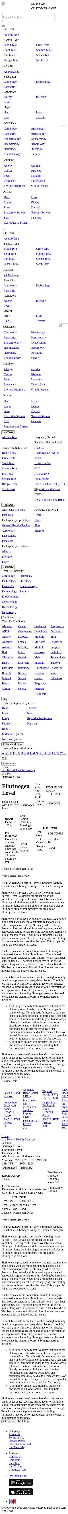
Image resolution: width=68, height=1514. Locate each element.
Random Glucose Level (48, 442)
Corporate (14, 1459)
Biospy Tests (11, 60)
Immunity (36, 175)
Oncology (36, 148)
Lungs (7, 202)
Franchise (14, 1463)
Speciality (8, 567)
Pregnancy (10, 180)
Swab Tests (42, 60)
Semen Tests (43, 55)
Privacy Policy (17, 1440)
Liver (39, 112)
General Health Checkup (16, 525)
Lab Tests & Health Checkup (18, 770)
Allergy (8, 96)
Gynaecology (38, 138)
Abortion (7, 626)
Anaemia (7, 641)
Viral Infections (39, 185)
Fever (7, 101)
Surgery (35, 154)
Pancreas (36, 217)
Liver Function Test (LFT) (49, 484)
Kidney (35, 202)
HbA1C (39, 447)
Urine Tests (42, 44)
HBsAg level (42, 473)
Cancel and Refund (20, 1444)
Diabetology (43, 81)
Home (5, 767)
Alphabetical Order (12, 744)
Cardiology (10, 81)
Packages (8, 504)
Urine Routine (42, 463)
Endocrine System (14, 212)
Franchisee (9, 763)
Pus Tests (9, 55)
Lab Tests (8, 432)
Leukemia (40, 626)
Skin (6, 117)
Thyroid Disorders (14, 185)
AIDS (5, 631)
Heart (7, 112)
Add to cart (40, 803)
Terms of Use (16, 1437)
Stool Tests (10, 49)
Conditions (8, 617)
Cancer (8, 170)
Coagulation (25, 631)
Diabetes (36, 170)
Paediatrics (10, 133)
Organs (7, 699)
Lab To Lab (15, 1466)
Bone (7, 207)
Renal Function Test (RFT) (49, 499)
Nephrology (38, 143)
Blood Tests (10, 44)
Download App (17, 1475)
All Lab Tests (11, 34)
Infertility (41, 96)
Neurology (10, 148)
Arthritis (35, 165)
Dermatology (38, 133)
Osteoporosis (41, 667)
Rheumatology (12, 154)
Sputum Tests (43, 49)
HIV (37, 468)
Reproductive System (16, 222)
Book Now (53, 803)
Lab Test (6, 773)
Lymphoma (41, 631)
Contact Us (15, 1456)
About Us (14, 1434)
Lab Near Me (16, 1447)
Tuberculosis (38, 180)
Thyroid (40, 117)
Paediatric (9, 86)
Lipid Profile (41, 478)
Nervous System (40, 212)
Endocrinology (12, 138)
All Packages (11, 71)
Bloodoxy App (17, 1469)
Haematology (11, 143)
